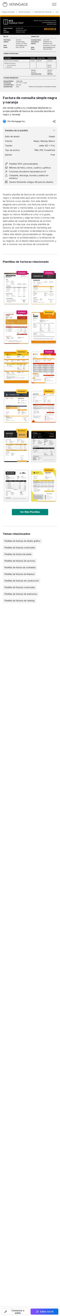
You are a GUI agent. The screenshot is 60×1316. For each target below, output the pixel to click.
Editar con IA (46, 1311)
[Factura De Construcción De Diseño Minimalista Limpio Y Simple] (16, 407)
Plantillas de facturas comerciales (19, 547)
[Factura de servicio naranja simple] (43, 328)
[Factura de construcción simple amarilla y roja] (43, 367)
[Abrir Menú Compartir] (54, 121)
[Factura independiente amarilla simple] (43, 485)
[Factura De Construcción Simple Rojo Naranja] (16, 328)
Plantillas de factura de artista (17, 554)
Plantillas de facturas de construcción (21, 581)
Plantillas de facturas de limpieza (19, 574)
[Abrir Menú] (54, 4)
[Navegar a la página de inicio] (15, 4)
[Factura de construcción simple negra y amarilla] (43, 288)
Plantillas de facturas (43, 12)
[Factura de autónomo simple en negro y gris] (16, 485)
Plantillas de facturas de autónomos (20, 594)
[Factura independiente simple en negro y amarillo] (16, 446)
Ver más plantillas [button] (30, 511)
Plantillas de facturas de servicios (19, 561)
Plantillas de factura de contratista (19, 567)
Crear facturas (24, 12)
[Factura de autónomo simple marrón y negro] (16, 288)
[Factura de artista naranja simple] (43, 407)
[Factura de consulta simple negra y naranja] (43, 446)
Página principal (8, 12)
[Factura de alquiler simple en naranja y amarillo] (16, 367)
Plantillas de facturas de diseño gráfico (22, 541)
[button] (15, 1312)
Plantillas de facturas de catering (19, 600)
